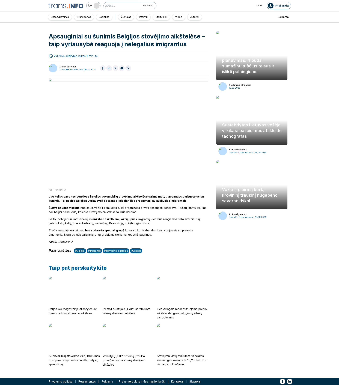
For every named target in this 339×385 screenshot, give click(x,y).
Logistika (104, 16)
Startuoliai (161, 16)
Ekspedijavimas (60, 16)
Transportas (84, 16)
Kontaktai (177, 381)
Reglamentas (87, 381)
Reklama (283, 16)
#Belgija (80, 250)
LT (258, 5)
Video (178, 16)
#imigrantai (94, 250)
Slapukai (195, 381)
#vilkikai (136, 250)
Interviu (143, 16)
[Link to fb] (282, 381)
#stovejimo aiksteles (116, 250)
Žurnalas (126, 16)
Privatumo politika (61, 381)
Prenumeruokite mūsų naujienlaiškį (142, 381)
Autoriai (194, 16)
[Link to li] (289, 381)
